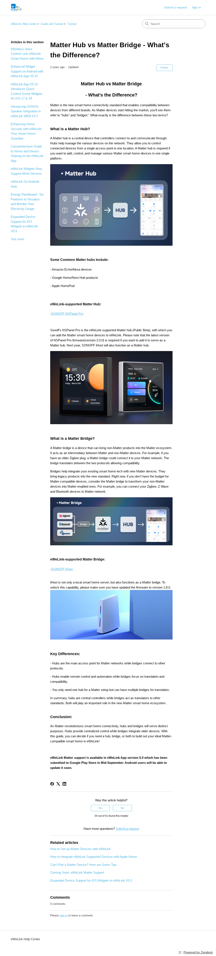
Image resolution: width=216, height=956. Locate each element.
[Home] (16, 7)
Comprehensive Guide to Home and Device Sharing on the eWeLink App (27, 153)
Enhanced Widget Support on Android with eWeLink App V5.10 (27, 71)
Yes (100, 808)
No (122, 808)
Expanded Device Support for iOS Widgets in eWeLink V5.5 (24, 224)
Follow (164, 67)
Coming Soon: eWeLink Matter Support (77, 872)
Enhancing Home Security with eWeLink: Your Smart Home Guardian (26, 131)
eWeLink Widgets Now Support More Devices (26, 171)
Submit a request (175, 7)
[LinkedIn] (64, 784)
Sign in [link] (196, 7)
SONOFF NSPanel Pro (67, 313)
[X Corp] (58, 784)
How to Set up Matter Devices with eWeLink (80, 849)
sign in (63, 915)
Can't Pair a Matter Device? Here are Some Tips (83, 864)
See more (17, 239)
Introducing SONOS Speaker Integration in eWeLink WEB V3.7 (26, 111)
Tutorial (71, 23)
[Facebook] (52, 784)
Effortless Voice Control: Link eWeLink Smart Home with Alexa (27, 53)
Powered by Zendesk (198, 952)
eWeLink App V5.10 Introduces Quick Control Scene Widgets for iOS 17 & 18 (26, 91)
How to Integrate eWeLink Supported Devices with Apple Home (93, 856)
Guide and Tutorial (52, 23)
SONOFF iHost (62, 569)
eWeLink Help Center (23, 23)
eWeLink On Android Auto (25, 184)
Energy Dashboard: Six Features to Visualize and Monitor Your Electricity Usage (27, 202)
